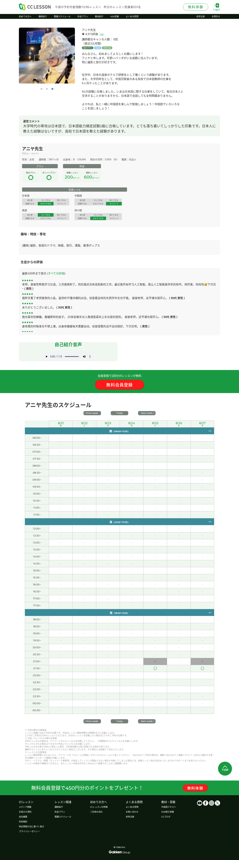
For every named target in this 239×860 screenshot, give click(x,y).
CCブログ (165, 816)
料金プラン (60, 811)
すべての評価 (56, 273)
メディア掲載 (25, 806)
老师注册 (130, 816)
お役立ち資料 (25, 811)
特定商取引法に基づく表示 (31, 826)
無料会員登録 (119, 385)
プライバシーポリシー (29, 831)
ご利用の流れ (96, 811)
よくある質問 (132, 806)
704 (101, 34)
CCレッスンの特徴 (99, 806)
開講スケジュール (63, 816)
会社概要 (23, 816)
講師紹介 (59, 806)
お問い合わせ (132, 811)
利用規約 (23, 821)
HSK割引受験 (167, 811)
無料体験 (195, 787)
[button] (42, 89)
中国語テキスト (168, 806)
